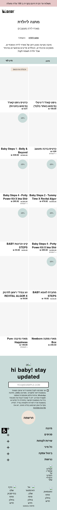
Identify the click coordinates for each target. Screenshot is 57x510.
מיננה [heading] (49, 428)
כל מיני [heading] (48, 446)
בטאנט (26, 505)
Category (21, 37)
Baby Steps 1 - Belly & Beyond (14, 150)
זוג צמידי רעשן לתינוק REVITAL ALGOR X (15, 294)
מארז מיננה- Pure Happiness (17, 340)
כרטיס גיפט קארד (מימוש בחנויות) (18, 104)
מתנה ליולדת (34, 38)
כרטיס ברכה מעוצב (45, 148)
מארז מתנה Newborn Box (44, 340)
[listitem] (43, 89)
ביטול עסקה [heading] (45, 453)
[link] (36, 11)
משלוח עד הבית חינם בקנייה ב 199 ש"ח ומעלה (28, 3)
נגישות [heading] (48, 459)
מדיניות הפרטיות (39, 407)
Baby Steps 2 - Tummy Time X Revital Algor (42, 197)
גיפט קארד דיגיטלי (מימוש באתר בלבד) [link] (45, 104)
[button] (40, 11)
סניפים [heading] (48, 434)
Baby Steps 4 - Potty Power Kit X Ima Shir (15, 197)
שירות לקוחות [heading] (44, 440)
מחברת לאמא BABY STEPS (44, 294)
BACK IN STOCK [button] (19, 69)
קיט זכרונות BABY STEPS (17, 245)
